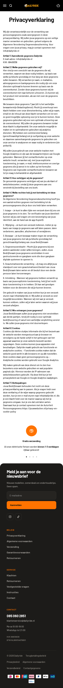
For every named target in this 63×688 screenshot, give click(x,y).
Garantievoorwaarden (18, 552)
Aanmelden (16, 505)
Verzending (13, 546)
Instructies (13, 592)
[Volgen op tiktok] (18, 516)
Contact (11, 597)
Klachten (11, 575)
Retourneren (14, 558)
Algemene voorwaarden (19, 541)
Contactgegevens (31, 668)
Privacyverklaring (16, 535)
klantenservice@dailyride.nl (21, 620)
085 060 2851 (16, 616)
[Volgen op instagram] (10, 516)
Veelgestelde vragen (18, 586)
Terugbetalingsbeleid (36, 655)
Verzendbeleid (13, 668)
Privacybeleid (13, 662)
